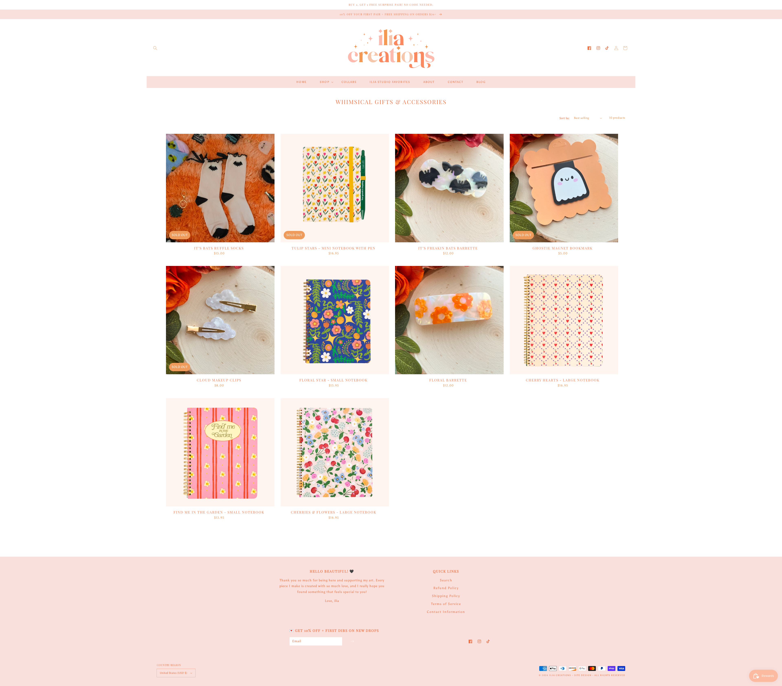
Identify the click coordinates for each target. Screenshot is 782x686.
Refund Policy (446, 588)
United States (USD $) (173, 672)
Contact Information (446, 612)
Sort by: (564, 118)
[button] (155, 48)
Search (446, 580)
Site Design (583, 675)
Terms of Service (446, 604)
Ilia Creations (560, 675)
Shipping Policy (446, 596)
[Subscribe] (352, 641)
